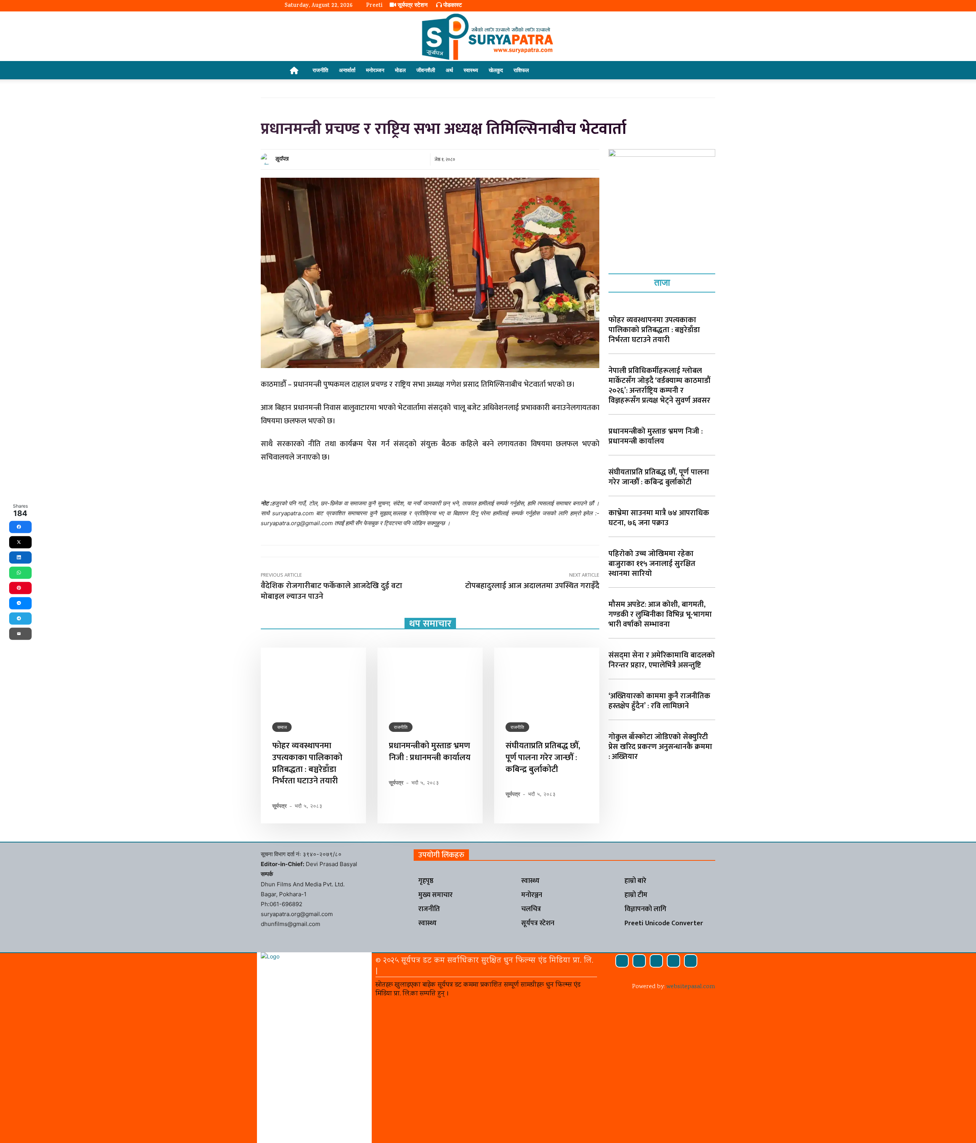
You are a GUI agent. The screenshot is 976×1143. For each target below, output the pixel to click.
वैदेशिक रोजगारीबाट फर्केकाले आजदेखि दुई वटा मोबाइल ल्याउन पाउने (331, 591)
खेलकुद (496, 70)
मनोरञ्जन (375, 70)
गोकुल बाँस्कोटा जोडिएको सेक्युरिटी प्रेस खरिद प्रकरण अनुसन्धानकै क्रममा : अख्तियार (660, 746)
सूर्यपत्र (282, 159)
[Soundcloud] (639, 961)
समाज (282, 727)
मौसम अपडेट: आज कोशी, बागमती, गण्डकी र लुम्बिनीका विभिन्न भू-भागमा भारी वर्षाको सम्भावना (660, 614)
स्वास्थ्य (471, 70)
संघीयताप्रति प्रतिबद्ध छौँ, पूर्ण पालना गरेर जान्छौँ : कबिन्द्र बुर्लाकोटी (543, 757)
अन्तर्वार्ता (347, 70)
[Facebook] (622, 961)
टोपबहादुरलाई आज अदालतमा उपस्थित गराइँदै (532, 585)
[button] (682, 70)
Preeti (374, 6)
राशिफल (521, 70)
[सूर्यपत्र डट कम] (488, 36)
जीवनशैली (425, 70)
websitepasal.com (690, 986)
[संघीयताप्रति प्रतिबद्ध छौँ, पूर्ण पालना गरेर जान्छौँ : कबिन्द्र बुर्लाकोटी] (546, 679)
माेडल (400, 70)
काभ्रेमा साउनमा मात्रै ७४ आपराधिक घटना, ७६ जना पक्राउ (658, 517)
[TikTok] (656, 961)
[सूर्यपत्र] (267, 159)
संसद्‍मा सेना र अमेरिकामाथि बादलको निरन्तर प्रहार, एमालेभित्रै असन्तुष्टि (661, 660)
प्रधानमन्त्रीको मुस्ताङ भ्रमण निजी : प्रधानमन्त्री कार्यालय (429, 752)
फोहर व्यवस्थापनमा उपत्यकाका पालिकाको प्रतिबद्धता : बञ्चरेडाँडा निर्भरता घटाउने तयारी (307, 763)
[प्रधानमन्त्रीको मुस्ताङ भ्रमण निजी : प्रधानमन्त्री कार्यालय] (430, 679)
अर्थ (449, 70)
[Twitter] (673, 961)
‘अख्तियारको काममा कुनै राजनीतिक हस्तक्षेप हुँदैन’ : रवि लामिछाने (659, 701)
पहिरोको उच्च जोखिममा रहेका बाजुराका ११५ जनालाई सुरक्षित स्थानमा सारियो (651, 563)
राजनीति (320, 70)
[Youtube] (690, 961)
